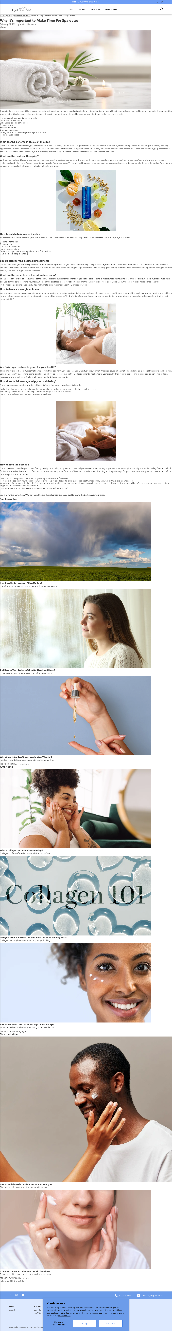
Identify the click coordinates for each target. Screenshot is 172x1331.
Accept (85, 1323)
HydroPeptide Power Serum (32, 163)
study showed (89, 371)
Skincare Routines (22, 16)
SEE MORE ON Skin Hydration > (14, 1278)
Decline (110, 1323)
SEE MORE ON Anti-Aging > (13, 1031)
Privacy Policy (64, 1315)
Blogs (9, 16)
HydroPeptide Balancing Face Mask (16, 285)
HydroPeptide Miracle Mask (139, 282)
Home (3, 16)
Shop (71, 9)
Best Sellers (82, 9)
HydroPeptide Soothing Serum (80, 296)
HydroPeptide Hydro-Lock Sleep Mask (105, 282)
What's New (95, 9)
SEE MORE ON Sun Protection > (14, 764)
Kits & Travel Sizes (40, 1313)
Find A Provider (111, 9)
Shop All (12, 1310)
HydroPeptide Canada (21, 1327)
